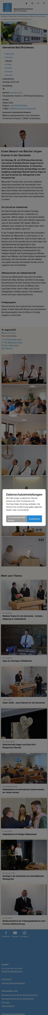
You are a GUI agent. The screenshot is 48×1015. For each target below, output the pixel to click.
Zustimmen (34, 518)
